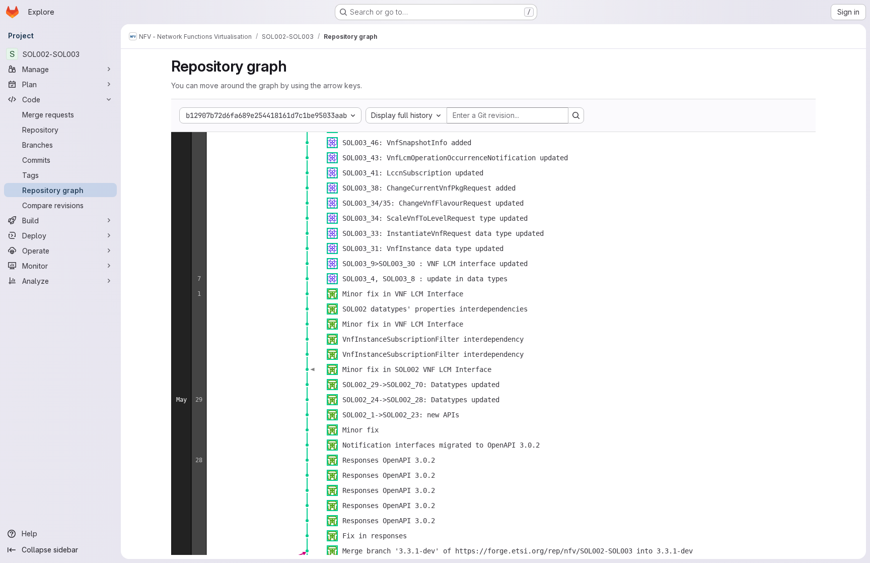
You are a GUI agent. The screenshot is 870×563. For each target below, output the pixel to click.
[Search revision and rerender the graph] (576, 115)
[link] (307, 143)
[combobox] (406, 115)
